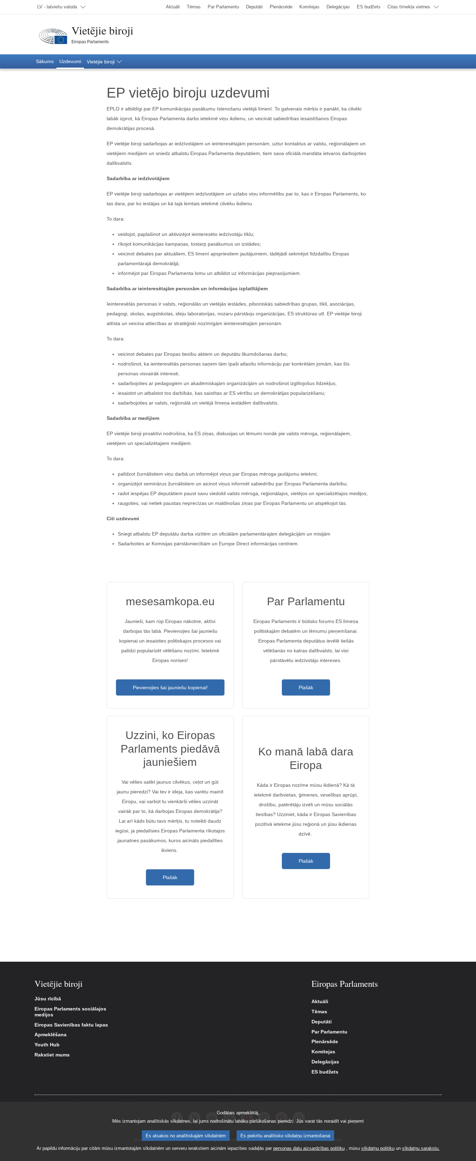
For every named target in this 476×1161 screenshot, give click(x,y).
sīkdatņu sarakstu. (421, 1148)
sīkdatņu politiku (377, 1148)
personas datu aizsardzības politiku (309, 1148)
